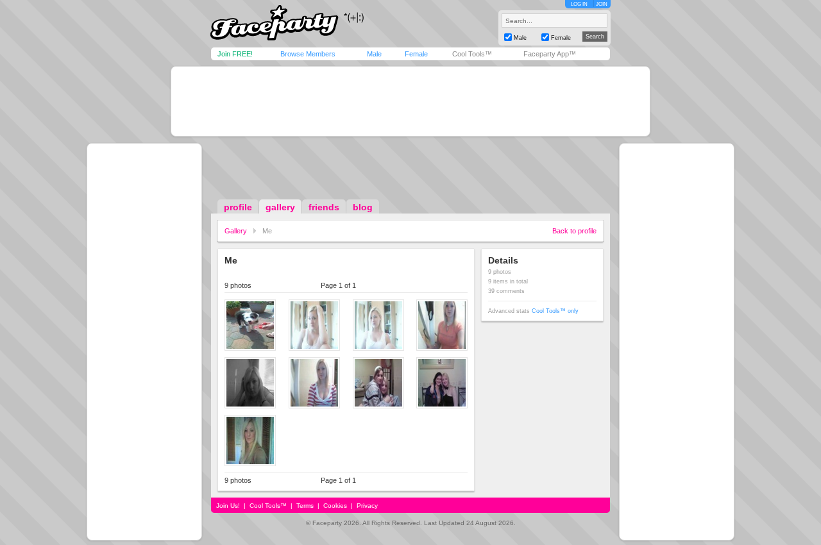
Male (374, 54)
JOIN (601, 4)
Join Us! (228, 505)
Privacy (367, 505)
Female (416, 54)
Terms (305, 505)
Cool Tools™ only (555, 311)
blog (363, 207)
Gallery (235, 231)
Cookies (335, 505)
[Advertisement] (410, 101)
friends (324, 207)
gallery (280, 207)
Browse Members (307, 54)
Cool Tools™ (472, 54)
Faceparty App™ (549, 54)
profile (238, 207)
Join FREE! (235, 54)
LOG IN (579, 4)
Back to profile (574, 231)
